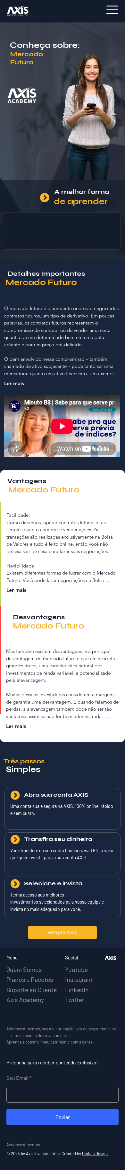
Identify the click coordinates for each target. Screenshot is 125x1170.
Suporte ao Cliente (31, 989)
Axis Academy (25, 999)
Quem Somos (24, 969)
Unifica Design (95, 1153)
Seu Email (17, 1077)
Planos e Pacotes (29, 979)
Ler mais (14, 383)
